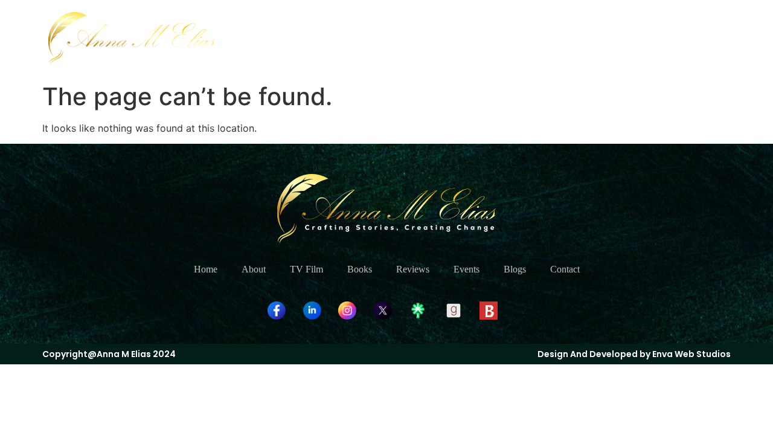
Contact (698, 38)
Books (492, 38)
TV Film (439, 38)
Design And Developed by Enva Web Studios (634, 354)
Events (599, 38)
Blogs (648, 38)
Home (338, 38)
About (386, 38)
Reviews (545, 38)
